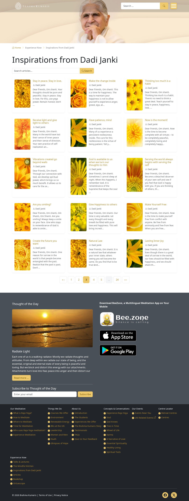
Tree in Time (113, 426)
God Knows (112, 421)
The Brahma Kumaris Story (88, 426)
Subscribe (85, 394)
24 (117, 279)
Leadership (56, 430)
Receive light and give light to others (45, 121)
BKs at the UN (58, 426)
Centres (165, 417)
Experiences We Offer (85, 421)
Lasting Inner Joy (154, 240)
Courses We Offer (59, 413)
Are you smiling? (42, 204)
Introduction (81, 413)
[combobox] (140, 6)
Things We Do (55, 408)
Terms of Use (45, 495)
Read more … (21, 377)
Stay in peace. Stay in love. (47, 80)
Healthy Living (114, 447)
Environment (57, 417)
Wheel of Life (113, 430)
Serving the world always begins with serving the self (159, 162)
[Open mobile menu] (173, 6)
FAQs (77, 434)
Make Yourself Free (155, 204)
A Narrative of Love (116, 439)
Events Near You (143, 413)
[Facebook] (165, 495)
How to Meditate (21, 417)
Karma (110, 434)
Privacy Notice (61, 495)
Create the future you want (45, 242)
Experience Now (18, 457)
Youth (53, 439)
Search (164, 6)
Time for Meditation (23, 426)
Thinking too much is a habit (157, 82)
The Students (81, 417)
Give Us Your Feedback (86, 439)
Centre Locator (165, 408)
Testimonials (81, 430)
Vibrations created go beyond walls (45, 161)
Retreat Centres (169, 413)
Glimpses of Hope (59, 443)
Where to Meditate (22, 421)
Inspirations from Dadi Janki (27, 470)
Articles (17, 474)
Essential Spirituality (117, 443)
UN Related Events (144, 417)
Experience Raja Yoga (117, 413)
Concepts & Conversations (116, 408)
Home (18, 47)
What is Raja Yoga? (22, 413)
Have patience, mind (100, 120)
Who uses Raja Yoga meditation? (29, 430)
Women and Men (59, 434)
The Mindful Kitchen (23, 466)
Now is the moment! (156, 120)
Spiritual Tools (114, 452)
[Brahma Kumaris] (30, 5)
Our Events (137, 408)
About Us (76, 408)
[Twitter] (174, 495)
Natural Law (95, 240)
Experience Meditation (24, 434)
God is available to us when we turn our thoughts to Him (101, 162)
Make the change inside (102, 80)
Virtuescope (19, 483)
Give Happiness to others (103, 204)
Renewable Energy (60, 421)
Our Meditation (18, 408)
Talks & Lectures (21, 461)
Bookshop (18, 479)
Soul (109, 417)
